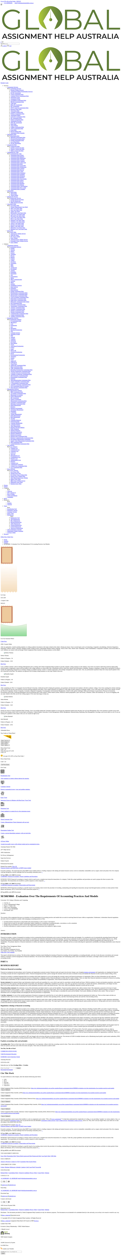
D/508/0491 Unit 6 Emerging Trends (10, 1056)
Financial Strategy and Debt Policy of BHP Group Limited (16, 868)
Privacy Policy (33, 1173)
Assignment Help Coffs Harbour (19, 186)
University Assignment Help (18, 116)
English (12, 248)
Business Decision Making (17, 427)
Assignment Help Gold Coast (18, 162)
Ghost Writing (14, 125)
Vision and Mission (12, 495)
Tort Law (13, 454)
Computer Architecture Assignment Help (21, 374)
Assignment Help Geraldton (18, 189)
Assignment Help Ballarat (17, 184)
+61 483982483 (8, 3)
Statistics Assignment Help (17, 310)
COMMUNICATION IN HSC (9, 1051)
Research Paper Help (16, 109)
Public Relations (15, 429)
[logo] (60, 40)
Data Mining (14, 343)
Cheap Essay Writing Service (18, 233)
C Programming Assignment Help (19, 383)
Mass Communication (16, 279)
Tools (5, 506)
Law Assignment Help (16, 467)
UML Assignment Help (17, 368)
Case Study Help (11, 204)
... (42, 872)
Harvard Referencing (16, 522)
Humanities (13, 273)
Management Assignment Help (19, 401)
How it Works (11, 494)
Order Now (10, 537)
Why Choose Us (11, 492)
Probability (13, 272)
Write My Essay (15, 235)
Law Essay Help (15, 472)
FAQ (18, 1161)
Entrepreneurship (15, 421)
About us (9, 491)
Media (12, 278)
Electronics (13, 328)
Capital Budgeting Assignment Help (20, 444)
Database (13, 378)
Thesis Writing (14, 195)
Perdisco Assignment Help (17, 113)
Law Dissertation (15, 142)
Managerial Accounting (17, 395)
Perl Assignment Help (16, 303)
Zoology (13, 284)
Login (6, 83)
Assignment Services (12, 87)
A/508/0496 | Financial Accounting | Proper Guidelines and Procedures (19, 876)
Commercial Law (15, 449)
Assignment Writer (15, 99)
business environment (89, 972)
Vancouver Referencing (17, 528)
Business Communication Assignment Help (22, 438)
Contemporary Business (17, 464)
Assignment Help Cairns (17, 171)
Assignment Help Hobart (17, 182)
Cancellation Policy (13, 1173)
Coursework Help (12, 145)
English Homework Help (17, 199)
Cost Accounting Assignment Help (20, 297)
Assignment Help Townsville (18, 165)
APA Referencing (15, 519)
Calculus (13, 281)
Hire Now (3, 664)
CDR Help (13, 103)
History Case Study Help (17, 226)
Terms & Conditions (24, 1173)
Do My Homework (16, 201)
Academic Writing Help (17, 112)
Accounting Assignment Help (18, 393)
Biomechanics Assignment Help (19, 296)
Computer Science (15, 333)
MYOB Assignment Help (17, 102)
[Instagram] (2, 1182)
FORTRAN (14, 362)
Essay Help (10, 230)
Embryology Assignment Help (18, 300)
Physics (12, 256)
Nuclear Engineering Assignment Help (21, 371)
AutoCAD (13, 361)
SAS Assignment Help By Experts (19, 386)
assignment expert (15, 97)
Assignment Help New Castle (18, 187)
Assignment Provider (16, 121)
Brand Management (16, 405)
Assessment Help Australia (17, 133)
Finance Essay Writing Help (18, 476)
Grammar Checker (12, 512)
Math (12, 264)
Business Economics (16, 435)
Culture (12, 260)
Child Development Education (8, 1054)
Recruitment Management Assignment (20, 439)
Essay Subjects (11, 469)
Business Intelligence (16, 433)
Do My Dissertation (16, 143)
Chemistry (13, 254)
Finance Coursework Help (17, 149)
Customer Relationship (16, 423)
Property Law (14, 458)
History (12, 251)
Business (13, 407)
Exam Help (13, 130)
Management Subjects (13, 389)
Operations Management (17, 409)
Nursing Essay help (16, 473)
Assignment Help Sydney (17, 155)
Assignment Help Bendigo (17, 183)
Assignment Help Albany (17, 180)
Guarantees (10, 497)
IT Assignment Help (16, 321)
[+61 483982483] (1, 3)
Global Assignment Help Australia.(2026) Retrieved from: (57, 1088)
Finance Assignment (16, 399)
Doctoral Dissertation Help (17, 139)
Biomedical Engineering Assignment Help (21, 370)
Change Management (16, 414)
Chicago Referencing (16, 525)
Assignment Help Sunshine (18, 174)
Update (3, 1253)
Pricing (6, 485)
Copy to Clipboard (5, 1089)
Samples (9, 503)
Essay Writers (14, 238)
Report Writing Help (16, 131)
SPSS (12, 266)
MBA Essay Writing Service (18, 481)
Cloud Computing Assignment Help (20, 381)
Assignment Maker (15, 115)
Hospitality (13, 411)
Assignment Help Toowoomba (19, 179)
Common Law (14, 463)
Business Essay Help (16, 483)
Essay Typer (10, 513)
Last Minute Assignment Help (18, 100)
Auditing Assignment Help (17, 316)
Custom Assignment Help (17, 315)
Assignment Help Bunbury (18, 177)
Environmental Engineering (18, 355)
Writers (6, 486)
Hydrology (13, 288)
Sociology (13, 261)
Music (12, 282)
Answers (9, 504)
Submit (18, 1068)
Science (13, 253)
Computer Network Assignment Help (20, 372)
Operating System (15, 334)
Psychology (14, 269)
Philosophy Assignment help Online (20, 301)
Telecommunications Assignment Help (21, 380)
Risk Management (15, 417)
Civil (12, 324)
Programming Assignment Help (19, 377)
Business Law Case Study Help (19, 229)
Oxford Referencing (16, 526)
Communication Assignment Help (19, 313)
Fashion (13, 259)
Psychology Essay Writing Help (19, 475)
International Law (15, 455)
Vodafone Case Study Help (18, 222)
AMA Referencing (15, 523)
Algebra (13, 270)
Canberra (23, 1167)
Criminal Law (14, 448)
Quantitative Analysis (16, 285)
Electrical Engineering (16, 330)
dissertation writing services (75, 1120)
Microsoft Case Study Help (18, 216)
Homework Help (36, 1156)
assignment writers (15, 1120)
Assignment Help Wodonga (18, 176)
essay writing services (61, 1120)
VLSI (12, 359)
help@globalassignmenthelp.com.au (24, 3)
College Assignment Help (17, 127)
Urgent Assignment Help (17, 94)
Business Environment (16, 408)
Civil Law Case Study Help (18, 214)
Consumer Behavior (16, 420)
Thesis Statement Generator (14, 529)
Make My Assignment (16, 105)
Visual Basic (14, 364)
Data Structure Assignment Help (19, 387)
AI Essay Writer (11, 532)
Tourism (13, 250)
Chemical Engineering (16, 352)
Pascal (12, 353)
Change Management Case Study (19, 207)
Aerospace (13, 356)
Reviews (6, 534)
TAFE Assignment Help (17, 128)
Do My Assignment (16, 93)
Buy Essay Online (15, 236)
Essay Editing (14, 242)
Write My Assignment (16, 122)
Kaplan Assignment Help (17, 291)
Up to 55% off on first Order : (11, 1)
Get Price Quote (5, 764)
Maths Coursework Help (17, 150)
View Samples (10, 952)
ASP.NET (13, 340)
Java (12, 327)
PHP (12, 335)
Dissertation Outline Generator (15, 531)
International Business (16, 432)
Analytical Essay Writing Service (19, 239)
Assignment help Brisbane (17, 156)
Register (3, 83)
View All (14, 866)
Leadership (13, 412)
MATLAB (13, 350)
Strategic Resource (15, 430)
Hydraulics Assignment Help (18, 304)
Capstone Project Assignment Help (20, 96)
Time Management (15, 426)
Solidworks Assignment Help (18, 365)
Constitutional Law (15, 457)
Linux (12, 349)
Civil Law (13, 452)
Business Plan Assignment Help (19, 436)
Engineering (14, 325)
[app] (4, 1196)
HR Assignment (15, 398)
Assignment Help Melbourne (18, 158)
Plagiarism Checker (12, 510)
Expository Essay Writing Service (19, 241)
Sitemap (47, 1173)
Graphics (13, 338)
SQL (12, 331)
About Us (3, 1161)
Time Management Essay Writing (19, 478)
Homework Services (12, 196)
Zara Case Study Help (16, 210)
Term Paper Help (15, 110)
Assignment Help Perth (17, 164)
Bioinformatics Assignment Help (19, 293)
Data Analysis (14, 287)
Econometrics (14, 276)
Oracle (12, 344)
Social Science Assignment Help (19, 294)
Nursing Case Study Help (17, 224)
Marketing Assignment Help (18, 404)
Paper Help (13, 124)
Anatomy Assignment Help (18, 307)
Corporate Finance (15, 424)
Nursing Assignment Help (17, 312)
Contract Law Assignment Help (19, 466)
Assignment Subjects (12, 245)
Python (12, 347)
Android (13, 337)
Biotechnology (14, 290)
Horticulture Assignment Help (18, 298)
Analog (12, 358)
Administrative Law (16, 460)
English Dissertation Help (17, 140)
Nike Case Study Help (16, 208)
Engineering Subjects (12, 318)
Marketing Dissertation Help (18, 137)
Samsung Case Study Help (17, 220)
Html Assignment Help (16, 367)
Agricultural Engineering (17, 346)
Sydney (3, 1167)
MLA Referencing (15, 520)
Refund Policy (4, 1173)
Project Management (16, 396)
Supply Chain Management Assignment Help (22, 441)
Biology (13, 257)
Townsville (38, 1167)
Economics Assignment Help (18, 402)
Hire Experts (29, 1161)
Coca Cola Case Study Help (18, 217)
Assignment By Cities (13, 152)
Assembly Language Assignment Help (21, 384)
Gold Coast (29, 1167)
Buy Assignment (15, 106)
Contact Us (14, 1161)
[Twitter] (4, 1182)
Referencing (10, 515)
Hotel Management (15, 415)
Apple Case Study (15, 211)
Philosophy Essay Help (17, 482)
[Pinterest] (9, 1182)
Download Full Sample (7, 1069)
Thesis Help (10, 190)
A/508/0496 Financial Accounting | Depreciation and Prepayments (18, 885)
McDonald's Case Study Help (18, 213)
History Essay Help (16, 479)
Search (2, 43)
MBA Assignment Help (17, 392)
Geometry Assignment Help (18, 309)
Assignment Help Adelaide (18, 159)
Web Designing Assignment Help (19, 375)
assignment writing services (48, 1120)
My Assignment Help (16, 118)
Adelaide (18, 1167)
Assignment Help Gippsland (18, 173)
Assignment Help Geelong (17, 168)
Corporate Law (14, 451)
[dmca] (6, 1215)
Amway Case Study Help (17, 223)
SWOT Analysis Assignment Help (19, 108)
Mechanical (14, 322)
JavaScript (13, 341)
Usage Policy (41, 1173)
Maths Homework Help (17, 202)
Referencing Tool (15, 518)
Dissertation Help (11, 134)
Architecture (14, 267)
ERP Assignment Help (16, 442)
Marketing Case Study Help (18, 227)
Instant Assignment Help (17, 119)
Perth (33, 1167)
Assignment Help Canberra (18, 161)
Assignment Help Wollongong (18, 167)
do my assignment (56, 1119)
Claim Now (4, 641)
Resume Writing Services (17, 90)
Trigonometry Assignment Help (19, 306)
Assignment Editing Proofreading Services (22, 91)
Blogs (5, 498)
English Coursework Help (17, 147)
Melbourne (13, 1167)
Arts (12, 275)
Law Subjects (10, 445)
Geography (13, 263)
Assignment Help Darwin (17, 170)
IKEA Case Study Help (17, 219)
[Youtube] (6, 1182)
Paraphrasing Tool (12, 509)
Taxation (13, 418)
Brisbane (7, 1167)
